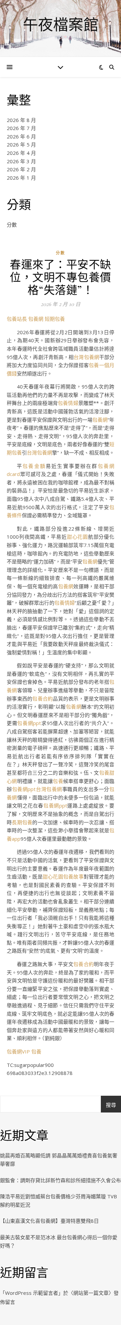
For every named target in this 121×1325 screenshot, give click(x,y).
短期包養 (55, 318)
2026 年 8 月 (21, 120)
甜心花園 (77, 536)
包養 (58, 781)
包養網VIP (18, 1051)
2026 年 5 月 (21, 144)
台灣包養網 (86, 357)
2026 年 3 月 (21, 161)
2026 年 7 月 (21, 128)
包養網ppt (29, 723)
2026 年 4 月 (21, 152)
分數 (12, 224)
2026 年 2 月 (21, 169)
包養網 (35, 318)
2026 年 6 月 (21, 136)
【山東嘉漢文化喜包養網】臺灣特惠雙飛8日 (49, 1220)
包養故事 (73, 876)
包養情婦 (68, 403)
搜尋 (111, 1104)
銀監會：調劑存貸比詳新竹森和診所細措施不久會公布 (60, 1180)
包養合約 (42, 698)
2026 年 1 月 (21, 177)
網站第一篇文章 (91, 1292)
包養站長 (17, 318)
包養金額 (34, 466)
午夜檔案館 (60, 24)
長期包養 (22, 822)
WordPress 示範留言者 (31, 1292)
